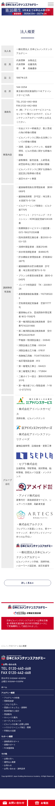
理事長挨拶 (9, 701)
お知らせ (8, 765)
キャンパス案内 (10, 717)
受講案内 (8, 714)
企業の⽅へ (9, 759)
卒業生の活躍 (10, 731)
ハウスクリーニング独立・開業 (17, 727)
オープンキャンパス (12, 721)
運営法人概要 (10, 762)
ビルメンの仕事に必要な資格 (16, 724)
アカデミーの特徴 (11, 698)
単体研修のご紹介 (11, 711)
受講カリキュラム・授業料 (15, 707)
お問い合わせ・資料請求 (14, 769)
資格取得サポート (11, 741)
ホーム (4, 687)
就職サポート (10, 745)
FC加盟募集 (9, 748)
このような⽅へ (10, 704)
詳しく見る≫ (27, 583)
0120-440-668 (29, 101)
